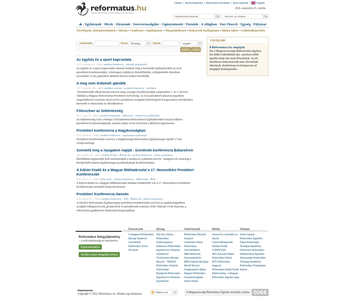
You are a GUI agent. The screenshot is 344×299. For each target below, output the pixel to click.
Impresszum (85, 290)
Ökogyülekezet (175, 30)
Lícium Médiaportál (222, 242)
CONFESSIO (219, 250)
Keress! (266, 16)
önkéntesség (127, 115)
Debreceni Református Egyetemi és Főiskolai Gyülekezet (168, 250)
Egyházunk (93, 24)
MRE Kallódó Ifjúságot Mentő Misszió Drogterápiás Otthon (196, 265)
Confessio (137, 30)
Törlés (195, 49)
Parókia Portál (219, 246)
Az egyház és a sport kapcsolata (103, 60)
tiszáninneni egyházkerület (147, 115)
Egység (245, 24)
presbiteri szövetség (113, 87)
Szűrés (186, 49)
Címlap (79, 23)
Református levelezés (218, 3)
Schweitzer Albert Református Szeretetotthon (193, 246)
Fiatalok (192, 24)
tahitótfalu (151, 87)
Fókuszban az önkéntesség (99, 111)
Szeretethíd (134, 242)
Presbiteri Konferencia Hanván (102, 194)
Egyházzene (155, 30)
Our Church (229, 24)
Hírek (108, 24)
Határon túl (124, 154)
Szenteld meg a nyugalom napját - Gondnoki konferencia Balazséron (134, 150)
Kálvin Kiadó (191, 281)
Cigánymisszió (172, 24)
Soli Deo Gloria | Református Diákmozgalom (165, 238)
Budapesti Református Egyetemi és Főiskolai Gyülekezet (168, 277)
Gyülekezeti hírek (109, 154)
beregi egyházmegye (163, 154)
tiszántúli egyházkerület (136, 64)
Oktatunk (123, 24)
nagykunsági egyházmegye (135, 135)
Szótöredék (85, 43)
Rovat (124, 43)
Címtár (178, 3)
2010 (126, 198)
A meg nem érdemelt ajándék (101, 83)
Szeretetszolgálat (146, 24)
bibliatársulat (142, 178)
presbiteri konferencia (114, 64)
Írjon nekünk (240, 3)
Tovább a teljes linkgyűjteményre (99, 254)
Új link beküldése (90, 247)
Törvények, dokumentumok (96, 30)
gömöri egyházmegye (153, 198)
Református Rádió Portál (225, 269)
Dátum (156, 43)
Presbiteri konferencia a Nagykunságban (111, 130)
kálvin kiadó (106, 178)
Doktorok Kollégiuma (204, 30)
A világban (209, 24)
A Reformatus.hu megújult (227, 47)
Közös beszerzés (194, 3)
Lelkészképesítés (253, 30)
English (260, 3)
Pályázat (259, 24)
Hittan (123, 30)
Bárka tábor (230, 30)
